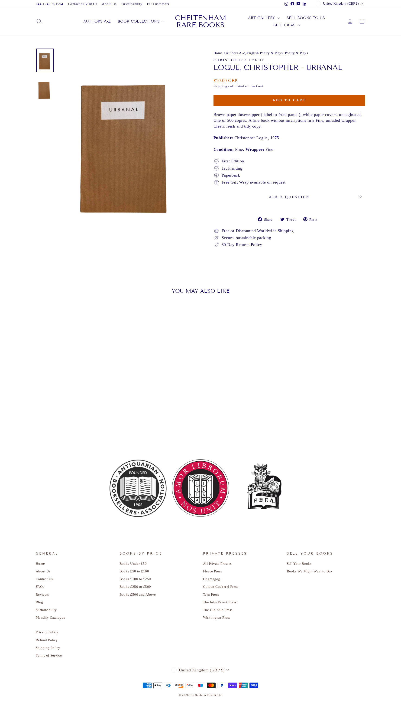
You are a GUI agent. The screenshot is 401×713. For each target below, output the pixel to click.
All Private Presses (217, 563)
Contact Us (44, 579)
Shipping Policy (48, 648)
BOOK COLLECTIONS (139, 21)
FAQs (40, 586)
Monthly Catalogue (50, 617)
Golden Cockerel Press (220, 586)
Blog (39, 602)
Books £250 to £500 (135, 586)
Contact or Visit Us (82, 4)
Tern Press (211, 594)
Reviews (42, 594)
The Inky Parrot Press (219, 602)
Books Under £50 (133, 563)
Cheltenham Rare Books (200, 21)
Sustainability (131, 4)
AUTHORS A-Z (97, 21)
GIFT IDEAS (285, 25)
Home (218, 53)
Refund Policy (47, 640)
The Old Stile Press (218, 610)
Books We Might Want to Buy (310, 571)
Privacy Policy (47, 632)
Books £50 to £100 (134, 571)
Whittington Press (216, 617)
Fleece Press (212, 571)
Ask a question (289, 197)
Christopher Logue (239, 60)
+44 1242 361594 (49, 4)
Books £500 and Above (138, 594)
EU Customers (158, 4)
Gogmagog (211, 579)
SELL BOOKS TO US (306, 18)
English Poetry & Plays (265, 53)
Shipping (220, 86)
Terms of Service (49, 655)
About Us (109, 4)
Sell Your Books (299, 563)
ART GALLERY (262, 18)
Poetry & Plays (296, 53)
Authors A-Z (235, 53)
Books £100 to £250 (135, 579)
